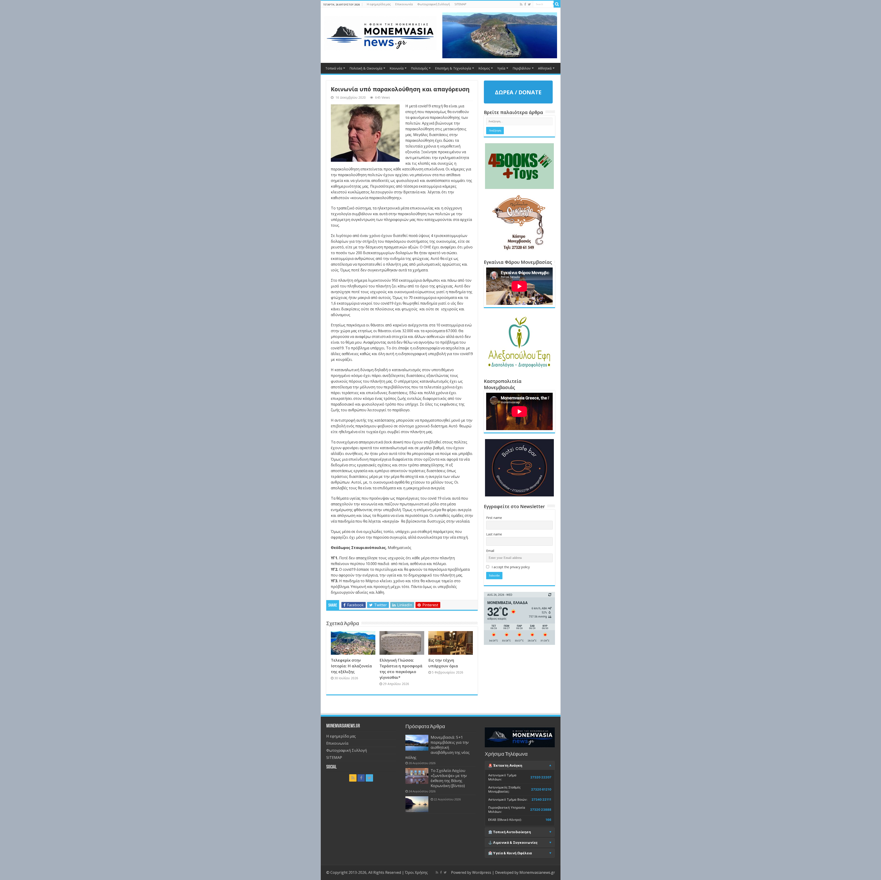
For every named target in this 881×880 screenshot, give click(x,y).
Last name (494, 534)
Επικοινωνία (404, 4)
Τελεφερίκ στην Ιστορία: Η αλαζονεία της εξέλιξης (351, 665)
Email (490, 551)
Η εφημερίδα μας (379, 4)
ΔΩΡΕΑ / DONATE (518, 92)
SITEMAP (460, 4)
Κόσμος (484, 68)
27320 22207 (540, 777)
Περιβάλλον (522, 68)
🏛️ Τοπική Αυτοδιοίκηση (509, 832)
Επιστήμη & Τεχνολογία (453, 68)
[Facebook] (525, 4)
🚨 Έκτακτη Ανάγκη (505, 765)
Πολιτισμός (419, 68)
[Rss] (521, 4)
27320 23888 (540, 809)
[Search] (557, 4)
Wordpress (481, 872)
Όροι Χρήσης (416, 872)
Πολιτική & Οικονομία (365, 68)
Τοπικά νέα (333, 68)
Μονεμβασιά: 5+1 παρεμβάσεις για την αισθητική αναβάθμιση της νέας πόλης (437, 747)
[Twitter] (529, 4)
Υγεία (501, 68)
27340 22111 (541, 799)
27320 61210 (541, 789)
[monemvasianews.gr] (380, 32)
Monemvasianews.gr (537, 872)
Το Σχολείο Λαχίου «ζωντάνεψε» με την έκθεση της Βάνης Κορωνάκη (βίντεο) (449, 778)
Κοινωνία (397, 68)
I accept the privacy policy (510, 567)
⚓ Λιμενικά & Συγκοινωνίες (513, 843)
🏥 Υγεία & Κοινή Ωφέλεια (510, 853)
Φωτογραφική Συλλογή (433, 4)
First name (494, 517)
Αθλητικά (545, 68)
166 (548, 820)
